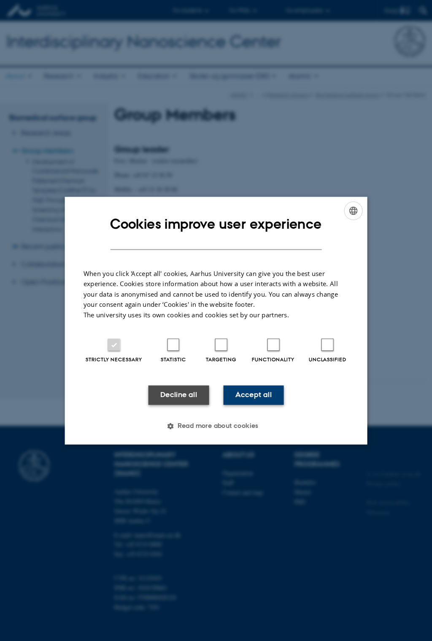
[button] (216, 426)
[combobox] (353, 210)
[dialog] (216, 320)
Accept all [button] (253, 395)
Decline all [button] (178, 395)
